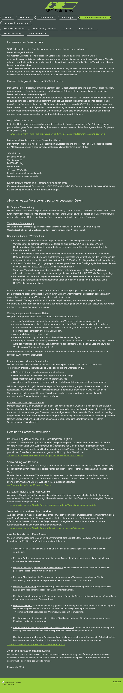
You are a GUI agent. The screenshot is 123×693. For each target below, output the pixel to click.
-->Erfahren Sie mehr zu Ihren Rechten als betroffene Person (36, 644)
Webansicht (117, 681)
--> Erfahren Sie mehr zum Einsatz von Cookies (29, 485)
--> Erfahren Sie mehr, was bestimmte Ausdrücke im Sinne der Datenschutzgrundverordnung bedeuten (56, 134)
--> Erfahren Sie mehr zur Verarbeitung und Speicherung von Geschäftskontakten (46, 528)
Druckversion (10, 682)
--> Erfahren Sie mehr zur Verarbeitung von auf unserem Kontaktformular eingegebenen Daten (52, 505)
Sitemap (18, 682)
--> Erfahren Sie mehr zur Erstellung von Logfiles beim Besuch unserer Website (45, 455)
